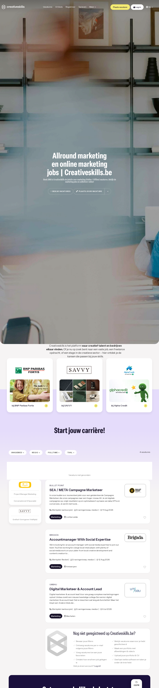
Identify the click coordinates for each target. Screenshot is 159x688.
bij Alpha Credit (119, 405)
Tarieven (82, 7)
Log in (138, 7)
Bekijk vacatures (61, 191)
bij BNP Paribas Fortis (23, 405)
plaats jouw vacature (90, 191)
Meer (92, 7)
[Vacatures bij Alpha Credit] (129, 370)
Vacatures (47, 7)
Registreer (70, 7)
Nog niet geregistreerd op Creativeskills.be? (104, 633)
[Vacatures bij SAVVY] (79, 370)
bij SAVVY (66, 405)
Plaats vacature (120, 7)
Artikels (59, 7)
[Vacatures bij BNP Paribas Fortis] (30, 370)
